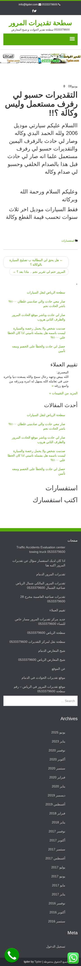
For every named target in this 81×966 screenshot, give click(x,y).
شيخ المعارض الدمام (51, 650)
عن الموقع (58, 668)
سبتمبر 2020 (56, 768)
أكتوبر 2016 (57, 912)
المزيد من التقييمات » (63, 393)
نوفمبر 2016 (57, 903)
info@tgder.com (28, 4)
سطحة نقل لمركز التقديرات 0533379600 (37, 641)
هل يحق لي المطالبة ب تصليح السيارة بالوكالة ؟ (36, 262)
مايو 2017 (58, 885)
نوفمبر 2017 (57, 831)
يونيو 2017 (58, 876)
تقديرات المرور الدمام (50, 574)
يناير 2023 (58, 741)
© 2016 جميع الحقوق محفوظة (61, 961)
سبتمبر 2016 (56, 921)
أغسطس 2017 (55, 858)
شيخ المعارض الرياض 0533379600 (41, 659)
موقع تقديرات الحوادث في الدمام (43, 677)
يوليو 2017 (58, 867)
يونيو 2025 (58, 732)
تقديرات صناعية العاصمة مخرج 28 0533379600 (42, 599)
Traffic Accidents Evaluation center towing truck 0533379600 (40, 549)
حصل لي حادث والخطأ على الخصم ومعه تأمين (38, 349)
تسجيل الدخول (55, 946)
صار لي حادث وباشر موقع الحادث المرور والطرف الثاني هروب (38, 317)
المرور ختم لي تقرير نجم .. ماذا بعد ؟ (39, 271)
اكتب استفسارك (55, 500)
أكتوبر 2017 (57, 840)
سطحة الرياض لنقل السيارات (46, 292)
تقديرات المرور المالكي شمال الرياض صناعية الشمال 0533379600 (40, 585)
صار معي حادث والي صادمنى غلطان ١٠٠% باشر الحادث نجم (37, 304)
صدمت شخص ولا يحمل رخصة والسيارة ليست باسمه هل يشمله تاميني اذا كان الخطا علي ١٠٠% (36, 333)
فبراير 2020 (57, 777)
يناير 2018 (58, 822)
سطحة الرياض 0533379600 (46, 632)
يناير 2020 (58, 786)
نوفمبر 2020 (57, 750)
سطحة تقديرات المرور (40, 23)
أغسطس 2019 (55, 804)
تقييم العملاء (57, 610)
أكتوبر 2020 (57, 759)
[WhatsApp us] (73, 958)
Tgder (38, 961)
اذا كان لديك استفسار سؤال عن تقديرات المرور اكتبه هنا (38, 563)
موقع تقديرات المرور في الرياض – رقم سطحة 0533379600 (39, 689)
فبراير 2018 (57, 813)
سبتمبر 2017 (56, 849)
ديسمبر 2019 (56, 795)
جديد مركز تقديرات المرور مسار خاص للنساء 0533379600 (40, 621)
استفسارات (67, 240)
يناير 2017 (58, 894)
